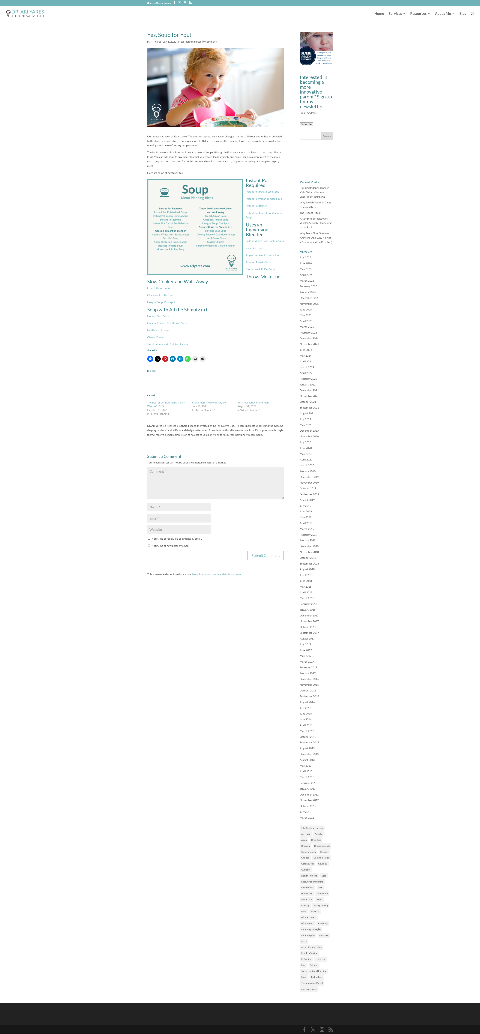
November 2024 (309, 344)
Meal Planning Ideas (189, 41)
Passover (323, 935)
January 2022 (308, 384)
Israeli (319, 899)
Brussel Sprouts (322, 845)
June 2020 (306, 448)
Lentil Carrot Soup (158, 330)
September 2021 (309, 407)
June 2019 (306, 511)
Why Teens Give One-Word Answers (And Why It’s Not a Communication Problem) (316, 238)
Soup (303, 977)
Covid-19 (322, 863)
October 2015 (308, 736)
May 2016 (305, 719)
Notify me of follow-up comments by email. (177, 538)
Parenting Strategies (311, 929)
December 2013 (309, 754)
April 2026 (306, 274)
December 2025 (309, 297)
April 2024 (306, 361)
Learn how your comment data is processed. (217, 574)
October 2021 (308, 401)
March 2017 (307, 661)
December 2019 (309, 476)
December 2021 (309, 390)
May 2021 (305, 425)
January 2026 (308, 292)
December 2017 (309, 615)
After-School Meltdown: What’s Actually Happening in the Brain (316, 223)
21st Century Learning (312, 828)
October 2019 (308, 488)
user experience (309, 989)
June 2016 (306, 713)
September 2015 (309, 742)
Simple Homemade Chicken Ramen (167, 344)
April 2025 (306, 320)
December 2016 (309, 679)
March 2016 (307, 731)
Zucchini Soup (254, 248)
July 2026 (305, 257)
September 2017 (309, 632)
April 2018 (306, 592)
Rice (303, 965)
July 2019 (305, 505)
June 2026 (306, 263)
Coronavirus (307, 863)
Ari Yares (156, 41)
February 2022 (308, 378)
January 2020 (308, 471)
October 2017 (308, 626)
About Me (443, 14)
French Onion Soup (158, 287)
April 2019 (306, 523)
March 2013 (307, 777)
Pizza (304, 941)
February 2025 (308, 332)
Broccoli (305, 845)
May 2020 (305, 453)
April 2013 (306, 771)
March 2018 (307, 598)
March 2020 (307, 465)
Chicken (324, 851)
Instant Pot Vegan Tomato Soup (264, 198)
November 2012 (309, 800)
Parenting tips (308, 935)
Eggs (324, 875)
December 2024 (309, 338)
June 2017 (306, 650)
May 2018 (305, 586)
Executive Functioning (312, 881)
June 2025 (306, 309)
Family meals (307, 887)
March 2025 (307, 326)
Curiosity (305, 869)
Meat (303, 911)
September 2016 (309, 696)
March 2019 (307, 528)
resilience (320, 959)
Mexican (315, 911)
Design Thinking (309, 875)
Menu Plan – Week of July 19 (209, 402)
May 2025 (305, 315)
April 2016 (306, 725)
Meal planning (321, 905)
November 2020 (309, 436)
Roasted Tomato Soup (258, 262)
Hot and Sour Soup (158, 316)
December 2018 (309, 546)
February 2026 (308, 286)
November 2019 (309, 482)
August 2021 (307, 413)
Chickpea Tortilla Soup (160, 295)
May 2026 (305, 269)
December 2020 (309, 430)
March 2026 (307, 280)
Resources (418, 14)
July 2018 (305, 575)
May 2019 (305, 517)
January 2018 (308, 609)
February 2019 (308, 534)
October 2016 (308, 690)
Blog (462, 14)
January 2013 (308, 788)
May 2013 (305, 765)
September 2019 (309, 494)
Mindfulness (307, 923)
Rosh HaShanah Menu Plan (253, 402)
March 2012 (307, 817)
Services (395, 14)
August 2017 (307, 638)
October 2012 (308, 806)
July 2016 (305, 707)
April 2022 (306, 372)
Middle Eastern (308, 917)
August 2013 (307, 759)
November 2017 (309, 621)
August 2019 (307, 500)
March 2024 (307, 367)
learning (305, 905)
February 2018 (308, 603)
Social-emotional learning (313, 971)
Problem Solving (309, 953)
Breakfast (316, 839)
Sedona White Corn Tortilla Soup (265, 240)
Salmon (313, 965)
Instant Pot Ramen (256, 205)
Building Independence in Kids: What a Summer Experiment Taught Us (314, 192)
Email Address (308, 112)
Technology (316, 977)
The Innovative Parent (312, 983)
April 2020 (306, 459)
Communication (322, 857)
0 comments (210, 41)
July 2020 (305, 442)
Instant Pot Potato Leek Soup (262, 191)
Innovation (322, 893)
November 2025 (309, 303)
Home (379, 14)
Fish (320, 887)
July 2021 (305, 419)
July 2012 (305, 811)
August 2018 (307, 569)
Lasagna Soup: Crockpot (161, 302)
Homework (306, 893)
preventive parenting (311, 947)
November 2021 (309, 396)
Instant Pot (306, 899)
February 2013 (308, 782)
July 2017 (305, 644)
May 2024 (305, 355)
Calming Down (308, 851)
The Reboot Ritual (310, 212)
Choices (305, 857)
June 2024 (306, 349)
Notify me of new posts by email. (170, 545)
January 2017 (308, 673)
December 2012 (309, 794)
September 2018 (309, 563)
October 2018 (308, 557)
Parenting (323, 923)
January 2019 (308, 540)
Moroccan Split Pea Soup (260, 269)
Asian (304, 839)
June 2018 (306, 580)
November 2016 (309, 684)
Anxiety (318, 833)
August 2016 (307, 702)
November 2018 (309, 551)
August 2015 (307, 748)
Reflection (306, 959)
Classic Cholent (156, 337)
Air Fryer (305, 833)
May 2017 (305, 655)
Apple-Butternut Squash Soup (263, 255)
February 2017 (308, 667)
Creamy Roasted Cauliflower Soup (167, 323)
